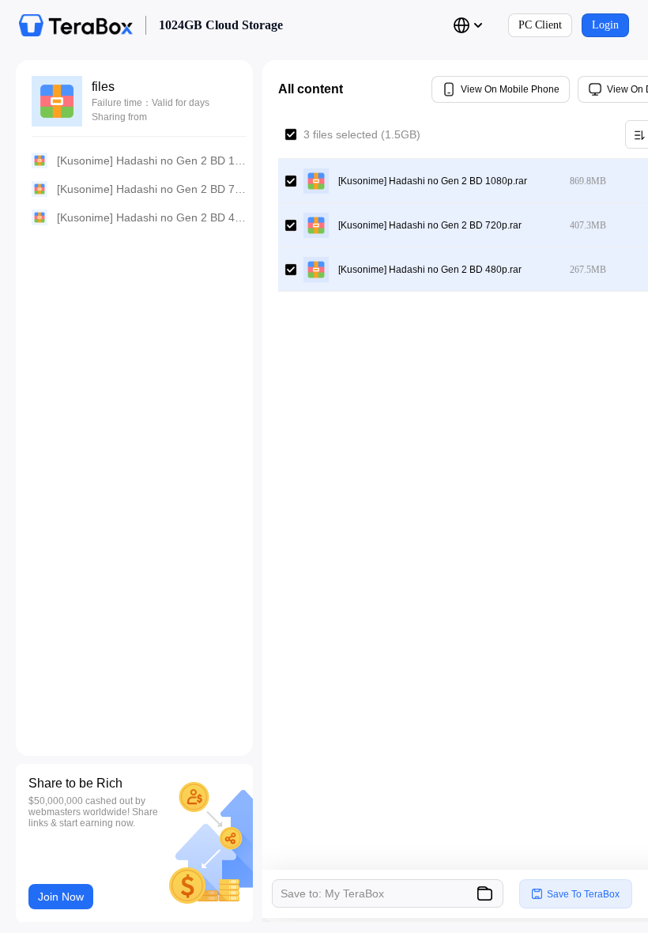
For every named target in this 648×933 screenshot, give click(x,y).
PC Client (540, 25)
